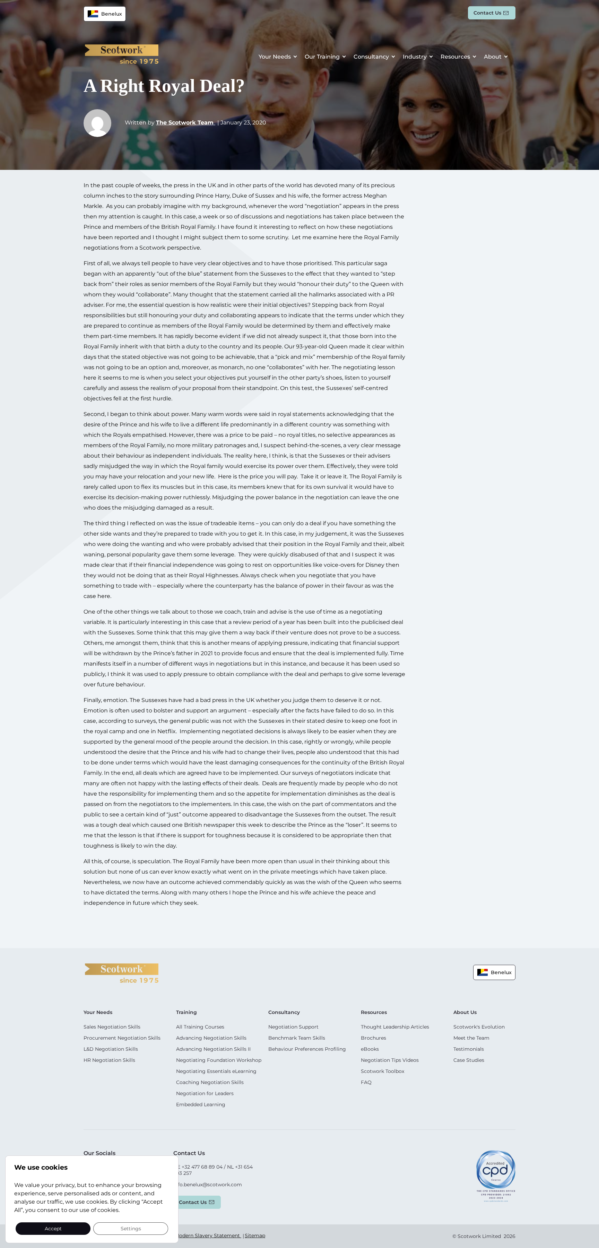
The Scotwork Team (185, 122)
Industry (415, 56)
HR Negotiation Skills (109, 1060)
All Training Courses (200, 1027)
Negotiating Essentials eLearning (216, 1071)
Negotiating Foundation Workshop (218, 1060)
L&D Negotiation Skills (111, 1049)
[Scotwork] (122, 972)
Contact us (487, 13)
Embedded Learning (200, 1104)
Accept (53, 1228)
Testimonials (468, 1049)
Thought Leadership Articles (395, 1027)
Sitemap (255, 1235)
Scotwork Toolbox (382, 1071)
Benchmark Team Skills (296, 1038)
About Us (465, 1012)
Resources (455, 56)
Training (186, 1012)
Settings (131, 1228)
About (493, 56)
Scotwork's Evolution (479, 1027)
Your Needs (275, 56)
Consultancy (371, 56)
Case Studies (468, 1060)
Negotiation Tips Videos (390, 1060)
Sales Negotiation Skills (112, 1027)
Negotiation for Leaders (205, 1093)
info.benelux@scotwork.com (207, 1184)
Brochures (373, 1038)
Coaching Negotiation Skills (210, 1082)
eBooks (370, 1049)
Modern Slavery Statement (208, 1235)
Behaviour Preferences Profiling (307, 1049)
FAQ (366, 1082)
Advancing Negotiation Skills (211, 1038)
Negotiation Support (293, 1027)
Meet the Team (471, 1038)
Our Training (322, 56)
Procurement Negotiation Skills (122, 1038)
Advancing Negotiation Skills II (213, 1049)
